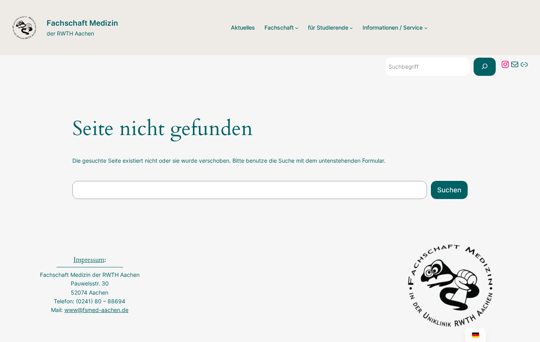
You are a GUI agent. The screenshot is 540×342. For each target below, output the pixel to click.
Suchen (449, 190)
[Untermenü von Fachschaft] (296, 28)
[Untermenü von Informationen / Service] (426, 28)
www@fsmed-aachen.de (96, 309)
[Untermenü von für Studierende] (351, 28)
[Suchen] (485, 67)
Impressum (89, 259)
